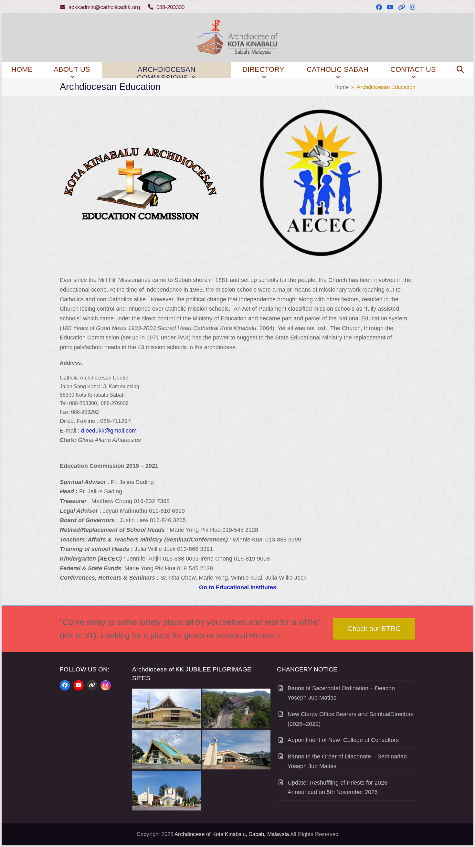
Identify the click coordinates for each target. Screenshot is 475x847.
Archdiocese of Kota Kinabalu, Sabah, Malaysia (231, 834)
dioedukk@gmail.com (109, 430)
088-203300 (170, 7)
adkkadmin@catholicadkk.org (104, 7)
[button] (460, 70)
